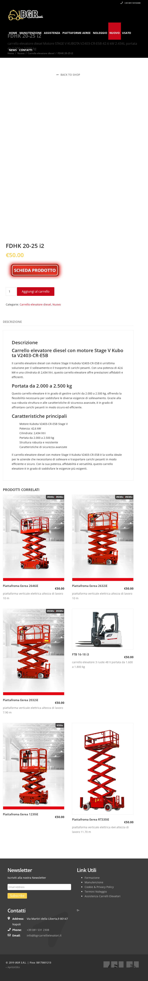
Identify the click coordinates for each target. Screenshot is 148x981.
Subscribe (17, 896)
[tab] (12, 322)
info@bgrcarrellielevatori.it (44, 935)
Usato (126, 33)
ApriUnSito (14, 967)
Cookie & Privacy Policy (99, 887)
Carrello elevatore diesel (35, 304)
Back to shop (70, 74)
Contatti (25, 50)
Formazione (92, 877)
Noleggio (100, 33)
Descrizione (12, 322)
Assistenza (52, 33)
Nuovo (114, 33)
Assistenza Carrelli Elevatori (102, 896)
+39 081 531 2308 (38, 930)
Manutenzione (30, 33)
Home (13, 33)
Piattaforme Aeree (76, 33)
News (13, 50)
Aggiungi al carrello (36, 291)
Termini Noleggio (96, 891)
